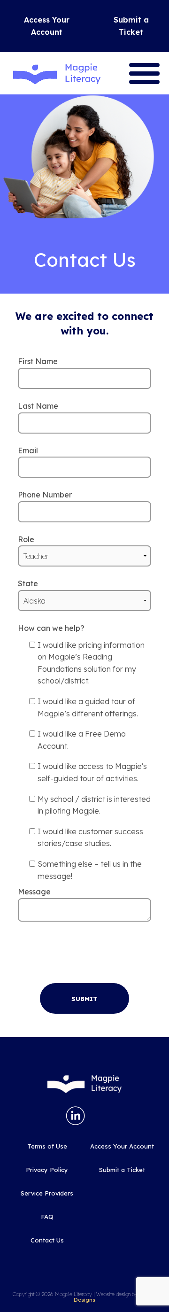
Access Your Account (46, 26)
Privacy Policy (47, 1169)
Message (34, 891)
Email (28, 450)
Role (26, 539)
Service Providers (47, 1193)
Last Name (38, 406)
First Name (38, 361)
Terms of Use (47, 1146)
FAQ (47, 1216)
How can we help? (51, 628)
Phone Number (45, 494)
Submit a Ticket (131, 26)
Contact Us (47, 1240)
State (28, 583)
